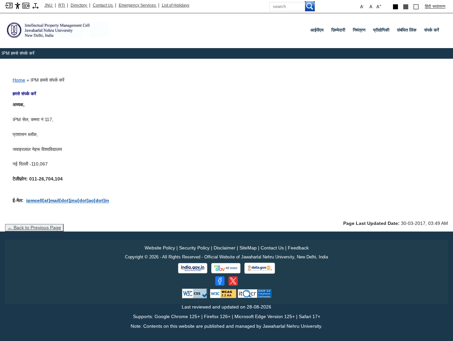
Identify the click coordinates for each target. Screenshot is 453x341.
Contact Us (103, 5)
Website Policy (160, 247)
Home (19, 80)
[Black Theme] (395, 6)
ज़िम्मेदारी (338, 30)
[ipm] (56, 29)
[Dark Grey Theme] (405, 6)
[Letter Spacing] (35, 5)
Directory (79, 5)
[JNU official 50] (233, 281)
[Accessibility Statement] (17, 5)
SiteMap (248, 247)
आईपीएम (317, 30)
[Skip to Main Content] (9, 5)
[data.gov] (259, 268)
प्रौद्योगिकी (381, 30)
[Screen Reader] (26, 5)
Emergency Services (138, 5)
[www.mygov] (225, 268)
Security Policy (194, 247)
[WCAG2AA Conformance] (223, 293)
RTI (62, 5)
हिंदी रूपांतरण (435, 6)
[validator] (195, 293)
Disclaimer (224, 247)
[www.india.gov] (192, 268)
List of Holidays (175, 5)
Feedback (298, 247)
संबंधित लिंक (407, 30)
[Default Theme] (416, 6)
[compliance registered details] (254, 293)
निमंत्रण (359, 30)
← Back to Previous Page (34, 227)
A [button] (378, 6)
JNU (48, 5)
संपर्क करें (431, 30)
